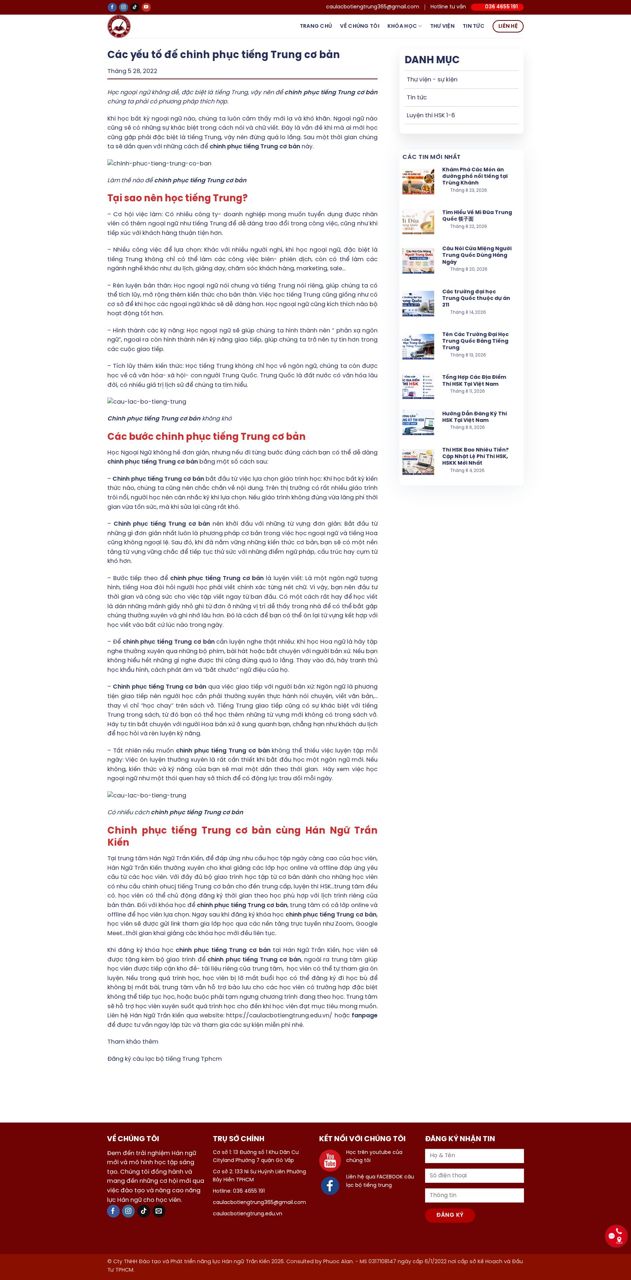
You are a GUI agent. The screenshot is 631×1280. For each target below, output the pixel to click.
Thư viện (442, 26)
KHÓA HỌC (402, 26)
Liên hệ (508, 26)
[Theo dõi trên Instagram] (123, 7)
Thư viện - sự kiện (432, 80)
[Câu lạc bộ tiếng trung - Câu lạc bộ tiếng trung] (130, 26)
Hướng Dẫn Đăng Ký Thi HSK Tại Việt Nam (474, 417)
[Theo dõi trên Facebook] (112, 7)
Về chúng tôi (359, 26)
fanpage (365, 1016)
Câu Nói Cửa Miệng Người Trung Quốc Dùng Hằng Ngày (477, 255)
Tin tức (474, 26)
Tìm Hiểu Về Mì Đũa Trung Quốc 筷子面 (477, 216)
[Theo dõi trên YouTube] (146, 7)
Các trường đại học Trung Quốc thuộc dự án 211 (476, 298)
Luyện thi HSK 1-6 (431, 116)
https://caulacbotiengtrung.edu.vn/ (279, 1016)
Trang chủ (316, 26)
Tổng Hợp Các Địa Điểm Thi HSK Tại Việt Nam (474, 381)
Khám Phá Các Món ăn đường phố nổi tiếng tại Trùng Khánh (475, 176)
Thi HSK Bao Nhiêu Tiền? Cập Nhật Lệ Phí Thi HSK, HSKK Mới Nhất (475, 456)
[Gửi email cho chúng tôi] (159, 1211)
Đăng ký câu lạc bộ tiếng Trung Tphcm (164, 1059)
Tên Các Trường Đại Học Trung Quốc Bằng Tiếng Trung (475, 341)
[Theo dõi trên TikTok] (134, 7)
